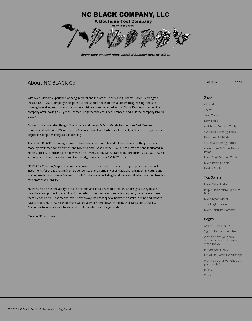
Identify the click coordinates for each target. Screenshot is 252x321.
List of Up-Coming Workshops (223, 255)
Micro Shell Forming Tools (220, 157)
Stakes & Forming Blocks (220, 143)
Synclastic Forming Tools (220, 132)
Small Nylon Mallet (216, 204)
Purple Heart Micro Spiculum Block (222, 191)
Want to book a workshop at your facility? (222, 262)
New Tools (211, 121)
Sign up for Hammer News (221, 231)
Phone (208, 269)
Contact (209, 275)
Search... (209, 110)
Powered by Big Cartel (57, 309)
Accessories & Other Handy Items (221, 150)
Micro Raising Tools (216, 163)
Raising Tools (212, 168)
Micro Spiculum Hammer (219, 210)
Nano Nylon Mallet (216, 184)
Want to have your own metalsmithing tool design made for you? (220, 240)
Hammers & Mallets (217, 137)
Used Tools (211, 115)
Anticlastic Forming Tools (220, 126)
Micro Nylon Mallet (216, 199)
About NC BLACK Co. (217, 226)
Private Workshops (216, 249)
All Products (211, 104)
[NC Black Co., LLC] (126, 34)
